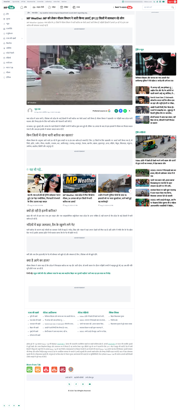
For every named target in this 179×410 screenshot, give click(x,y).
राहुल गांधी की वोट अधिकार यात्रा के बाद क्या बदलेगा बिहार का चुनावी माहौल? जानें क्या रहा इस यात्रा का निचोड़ (71, 273)
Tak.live (63, 1)
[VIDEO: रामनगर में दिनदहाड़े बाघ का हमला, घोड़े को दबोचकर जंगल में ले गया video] (142, 173)
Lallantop (48, 1)
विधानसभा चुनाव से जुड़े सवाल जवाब (121, 324)
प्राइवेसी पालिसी (78, 377)
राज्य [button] (78, 7)
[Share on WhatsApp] (125, 111)
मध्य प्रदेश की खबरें (35, 320)
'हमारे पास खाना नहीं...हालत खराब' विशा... (92, 324)
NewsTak (7, 1)
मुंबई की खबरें (34, 331)
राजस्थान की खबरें (35, 324)
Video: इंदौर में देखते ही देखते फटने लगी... (92, 316)
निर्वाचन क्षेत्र (114, 320)
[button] (126, 7)
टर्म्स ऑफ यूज (89, 377)
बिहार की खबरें (34, 327)
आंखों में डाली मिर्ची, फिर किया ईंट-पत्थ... (56, 327)
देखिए (66, 7)
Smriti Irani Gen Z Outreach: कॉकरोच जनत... (59, 324)
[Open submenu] (22, 19)
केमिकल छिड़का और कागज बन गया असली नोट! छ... (60, 316)
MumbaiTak (31, 1)
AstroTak (57, 1)
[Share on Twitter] (129, 111)
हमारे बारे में (69, 377)
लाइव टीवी (40, 7)
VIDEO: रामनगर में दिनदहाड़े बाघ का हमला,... (93, 320)
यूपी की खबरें (34, 316)
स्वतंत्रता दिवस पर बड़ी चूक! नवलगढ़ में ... (92, 327)
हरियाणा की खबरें (35, 335)
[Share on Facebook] (121, 111)
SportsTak (16, 1)
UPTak (23, 1)
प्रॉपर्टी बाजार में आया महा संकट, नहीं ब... (56, 331)
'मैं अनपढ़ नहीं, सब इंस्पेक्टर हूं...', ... (55, 320)
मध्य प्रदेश (35, 13)
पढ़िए (54, 7)
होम (25, 7)
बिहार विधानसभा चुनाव (117, 316)
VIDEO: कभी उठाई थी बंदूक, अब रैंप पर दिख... (93, 331)
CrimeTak (40, 1)
